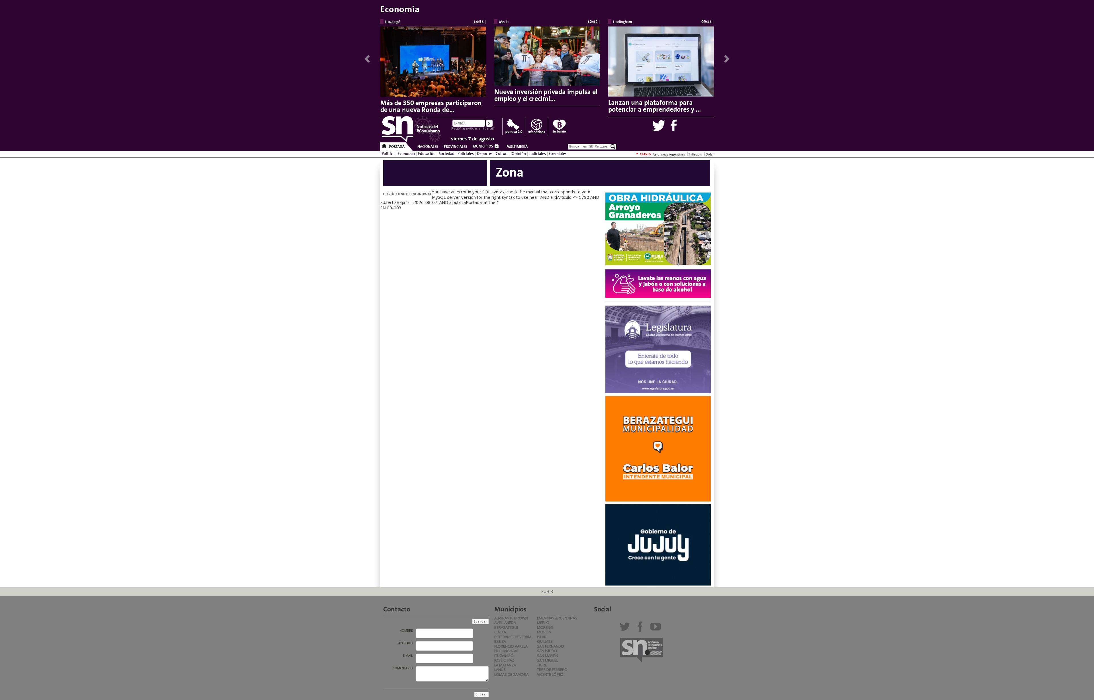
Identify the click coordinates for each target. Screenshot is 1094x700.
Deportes (485, 154)
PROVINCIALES (455, 147)
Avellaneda (505, 622)
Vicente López (550, 674)
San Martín (547, 655)
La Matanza (505, 665)
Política (388, 154)
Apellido (405, 643)
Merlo (543, 622)
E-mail (408, 656)
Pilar (541, 636)
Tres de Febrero (552, 669)
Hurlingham (506, 650)
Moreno (545, 627)
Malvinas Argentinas (557, 618)
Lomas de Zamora (511, 674)
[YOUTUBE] (656, 628)
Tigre (542, 665)
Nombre (406, 631)
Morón (544, 631)
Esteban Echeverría (512, 636)
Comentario (403, 668)
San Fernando (550, 646)
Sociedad (446, 154)
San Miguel (547, 660)
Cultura (502, 154)
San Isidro (547, 650)
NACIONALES (427, 147)
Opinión (519, 154)
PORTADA (397, 147)
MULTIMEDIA (517, 147)
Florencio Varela (511, 646)
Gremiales (558, 154)
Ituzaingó (504, 655)
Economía (406, 154)
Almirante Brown (511, 618)
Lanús (500, 669)
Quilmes (545, 641)
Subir (547, 591)
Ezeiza (500, 641)
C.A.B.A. (500, 631)
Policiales (466, 154)
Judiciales (537, 154)
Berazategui (506, 627)
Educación (427, 154)
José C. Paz (504, 660)
